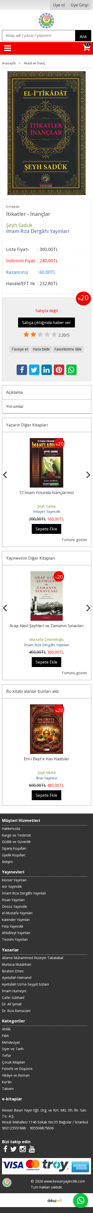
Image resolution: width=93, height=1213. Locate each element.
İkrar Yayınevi (46, 778)
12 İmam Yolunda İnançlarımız (46, 492)
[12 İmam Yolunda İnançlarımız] (46, 441)
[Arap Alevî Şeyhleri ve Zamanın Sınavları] (47, 574)
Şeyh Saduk (46, 506)
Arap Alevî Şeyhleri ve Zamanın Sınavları (47, 625)
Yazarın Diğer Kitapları (27, 425)
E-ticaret (38, 1200)
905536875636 (42, 1128)
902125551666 (14, 1128)
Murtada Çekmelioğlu (46, 639)
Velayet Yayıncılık (46, 511)
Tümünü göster (74, 539)
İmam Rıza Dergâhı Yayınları (46, 645)
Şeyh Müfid (46, 772)
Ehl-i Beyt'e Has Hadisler (46, 759)
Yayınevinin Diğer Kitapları (30, 558)
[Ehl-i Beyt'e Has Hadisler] (46, 707)
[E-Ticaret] (54, 1200)
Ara (83, 36)
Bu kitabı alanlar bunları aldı (32, 691)
